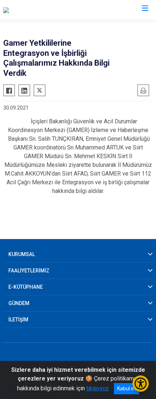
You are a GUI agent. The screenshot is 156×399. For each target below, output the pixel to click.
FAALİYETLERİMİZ (28, 270)
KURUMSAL (21, 254)
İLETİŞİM (18, 319)
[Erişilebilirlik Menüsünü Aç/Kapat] (140, 383)
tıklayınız (97, 388)
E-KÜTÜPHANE (25, 287)
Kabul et (126, 388)
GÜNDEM (18, 303)
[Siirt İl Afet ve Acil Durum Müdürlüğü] (48, 9)
